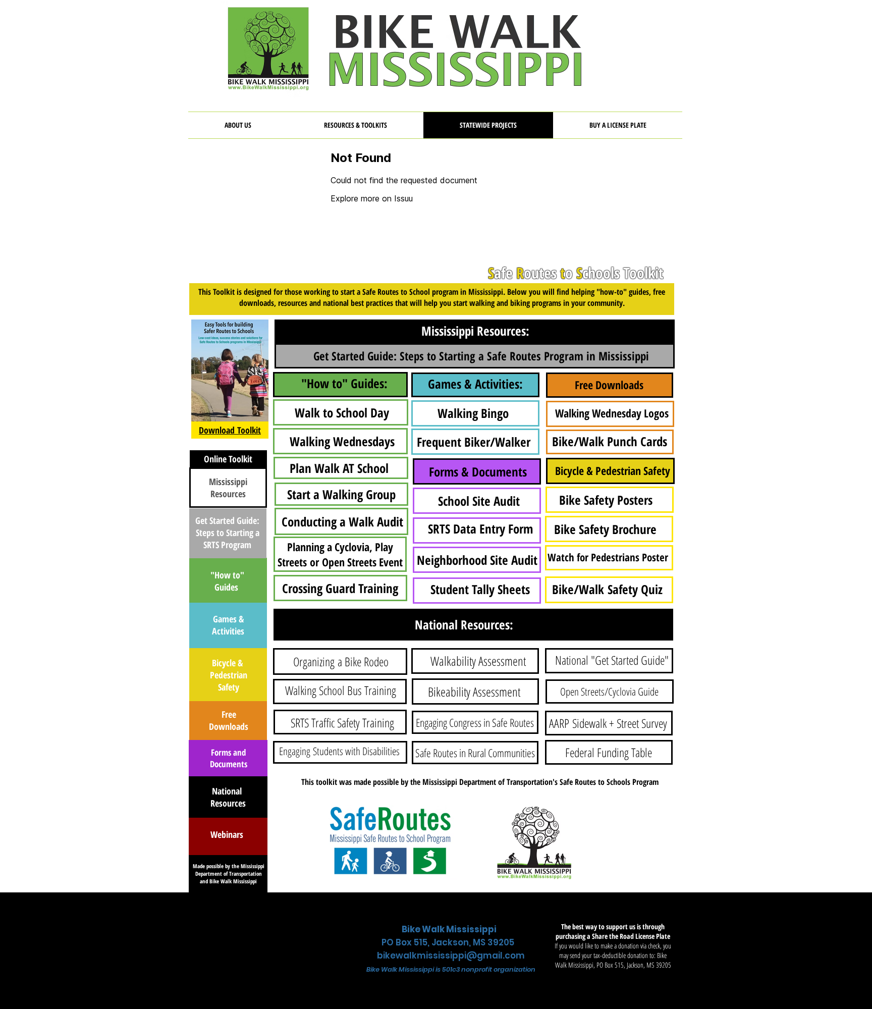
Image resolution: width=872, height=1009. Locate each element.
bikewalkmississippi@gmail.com (451, 955)
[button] (355, 125)
